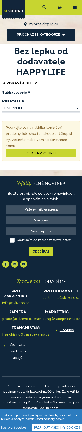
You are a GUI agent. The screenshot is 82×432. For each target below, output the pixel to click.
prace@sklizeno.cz (17, 319)
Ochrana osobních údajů (18, 351)
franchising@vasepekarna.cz (25, 334)
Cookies (67, 330)
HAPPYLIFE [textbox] (13, 108)
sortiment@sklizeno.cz (61, 298)
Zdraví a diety (21, 83)
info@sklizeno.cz (15, 303)
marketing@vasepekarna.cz (57, 319)
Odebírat (41, 251)
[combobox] (41, 108)
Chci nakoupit (41, 153)
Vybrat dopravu (43, 24)
